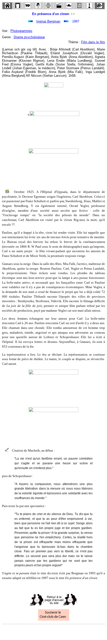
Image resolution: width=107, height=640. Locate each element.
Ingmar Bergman (48, 21)
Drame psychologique (29, 37)
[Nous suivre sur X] (53, 631)
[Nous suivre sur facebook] (44, 631)
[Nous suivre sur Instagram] (63, 631)
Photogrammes (21, 31)
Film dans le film (93, 42)
